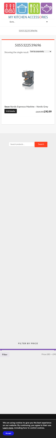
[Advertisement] (28, 199)
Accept (8, 433)
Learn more (8, 428)
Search (41, 144)
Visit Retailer (10, 111)
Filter (4, 354)
